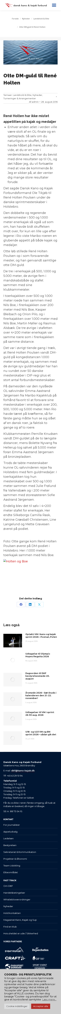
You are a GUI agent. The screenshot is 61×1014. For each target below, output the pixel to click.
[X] (39, 604)
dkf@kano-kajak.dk (23, 770)
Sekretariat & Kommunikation (19, 852)
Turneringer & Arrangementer (19, 98)
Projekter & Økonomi (15, 858)
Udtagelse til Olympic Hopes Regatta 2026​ (37, 655)
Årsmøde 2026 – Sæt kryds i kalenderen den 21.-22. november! (40, 695)
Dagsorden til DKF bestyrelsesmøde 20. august (37, 676)
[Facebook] (21, 604)
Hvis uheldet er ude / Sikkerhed (20, 933)
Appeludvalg (10, 831)
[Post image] (12, 640)
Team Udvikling (11, 865)
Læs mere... (49, 999)
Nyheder (37, 95)
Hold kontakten (12, 913)
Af (34, 101)
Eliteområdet (10, 872)
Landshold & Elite (22, 95)
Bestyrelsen (9, 845)
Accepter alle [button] (40, 1006)
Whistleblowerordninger (16, 899)
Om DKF (8, 886)
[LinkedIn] (30, 604)
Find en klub (10, 926)
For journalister (11, 824)
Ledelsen (8, 838)
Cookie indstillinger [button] (16, 1006)
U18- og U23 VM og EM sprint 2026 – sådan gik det (40, 733)
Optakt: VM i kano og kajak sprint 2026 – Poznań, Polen (41, 635)
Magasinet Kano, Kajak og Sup (20, 919)
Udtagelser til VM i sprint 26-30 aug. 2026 (39, 713)
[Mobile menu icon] (54, 5)
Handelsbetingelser (14, 892)
